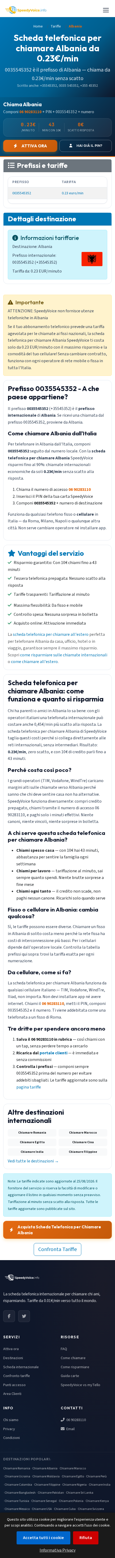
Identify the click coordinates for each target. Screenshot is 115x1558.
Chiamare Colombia (18, 1484)
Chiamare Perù (96, 1476)
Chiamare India (99, 1484)
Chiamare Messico (17, 1509)
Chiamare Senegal (44, 1501)
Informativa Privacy (57, 1550)
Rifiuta (85, 1538)
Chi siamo (10, 1420)
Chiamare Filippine (47, 1484)
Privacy (9, 1429)
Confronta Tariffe (57, 1249)
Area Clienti (12, 1394)
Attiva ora (11, 1349)
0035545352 (21, 193)
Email (70, 1429)
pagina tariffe (28, 1087)
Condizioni (11, 1438)
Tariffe (56, 26)
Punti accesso (14, 1385)
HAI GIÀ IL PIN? (89, 145)
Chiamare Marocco (73, 1468)
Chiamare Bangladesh (20, 1492)
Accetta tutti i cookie (43, 1538)
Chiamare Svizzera (91, 1509)
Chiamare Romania (16, 1468)
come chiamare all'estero (34, 662)
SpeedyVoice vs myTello (80, 1385)
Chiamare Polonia (71, 1501)
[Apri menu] (106, 10)
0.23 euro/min (72, 193)
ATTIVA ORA (34, 145)
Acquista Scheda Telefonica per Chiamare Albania (59, 1229)
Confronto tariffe (16, 1376)
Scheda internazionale (21, 1367)
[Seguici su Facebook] (9, 1316)
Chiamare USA (42, 1509)
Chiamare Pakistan (51, 1492)
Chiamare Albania (44, 1468)
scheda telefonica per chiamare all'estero (51, 634)
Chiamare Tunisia (17, 1501)
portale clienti (53, 1053)
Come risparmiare (75, 1367)
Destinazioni (13, 1358)
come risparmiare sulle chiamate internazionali (63, 655)
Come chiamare (73, 1358)
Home (38, 26)
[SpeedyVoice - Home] (25, 10)
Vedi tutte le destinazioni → (33, 1161)
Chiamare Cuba (65, 1509)
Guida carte (70, 1376)
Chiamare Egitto (73, 1476)
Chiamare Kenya (97, 1501)
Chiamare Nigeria (74, 1484)
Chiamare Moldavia (46, 1476)
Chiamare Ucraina (17, 1476)
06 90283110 (76, 1420)
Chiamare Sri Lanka (79, 1492)
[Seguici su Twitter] (24, 1316)
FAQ (64, 1349)
